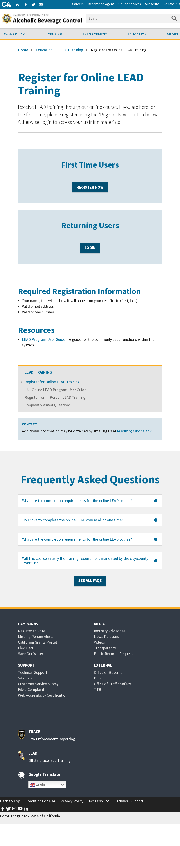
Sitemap (25, 678)
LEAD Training (71, 49)
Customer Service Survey (38, 683)
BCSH (98, 678)
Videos (99, 642)
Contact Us (172, 4)
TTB (97, 689)
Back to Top (10, 801)
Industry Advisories (109, 630)
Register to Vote (31, 630)
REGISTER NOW (92, 188)
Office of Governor (109, 672)
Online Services (129, 4)
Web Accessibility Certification (42, 695)
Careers (78, 4)
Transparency (105, 647)
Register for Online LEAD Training (52, 381)
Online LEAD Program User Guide (59, 389)
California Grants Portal (37, 642)
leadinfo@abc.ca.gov (134, 431)
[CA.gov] (6, 4)
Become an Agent (101, 4)
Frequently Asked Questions (48, 404)
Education (137, 34)
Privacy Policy (72, 801)
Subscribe (152, 4)
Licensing (54, 34)
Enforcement (95, 34)
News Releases (106, 636)
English (41, 784)
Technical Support (32, 672)
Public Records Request (113, 653)
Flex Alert (25, 647)
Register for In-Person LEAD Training (55, 397)
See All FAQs (90, 580)
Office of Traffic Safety (112, 683)
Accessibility (99, 801)
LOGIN (92, 249)
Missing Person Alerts (36, 636)
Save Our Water (30, 653)
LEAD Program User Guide (44, 339)
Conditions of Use (40, 801)
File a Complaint (31, 689)
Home (23, 49)
